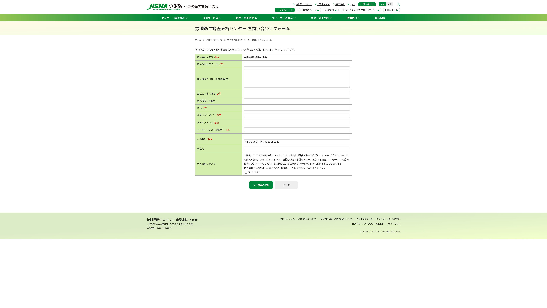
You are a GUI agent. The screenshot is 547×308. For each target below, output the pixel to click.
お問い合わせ (367, 4)
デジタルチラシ (285, 10)
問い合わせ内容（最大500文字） (214, 78)
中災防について (304, 4)
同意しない (253, 172)
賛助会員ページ (308, 10)
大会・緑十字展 (320, 18)
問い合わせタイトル (207, 64)
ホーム (198, 39)
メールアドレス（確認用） (210, 129)
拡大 (390, 4)
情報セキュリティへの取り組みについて (298, 219)
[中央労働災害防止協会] (182, 7)
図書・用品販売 (245, 18)
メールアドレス (205, 122)
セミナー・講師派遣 (173, 18)
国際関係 (380, 18)
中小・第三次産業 (282, 18)
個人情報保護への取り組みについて (336, 219)
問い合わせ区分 (205, 57)
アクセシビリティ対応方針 (388, 219)
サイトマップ (394, 223)
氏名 (199, 108)
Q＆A (352, 4)
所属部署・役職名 (206, 100)
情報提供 (352, 18)
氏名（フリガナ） (206, 115)
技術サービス (210, 18)
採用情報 (340, 4)
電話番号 (201, 139)
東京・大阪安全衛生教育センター (359, 10)
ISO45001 (390, 10)
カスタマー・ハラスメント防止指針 (368, 223)
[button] (398, 4)
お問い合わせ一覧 (214, 39)
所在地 (200, 148)
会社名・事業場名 (206, 93)
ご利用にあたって (364, 219)
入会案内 (329, 10)
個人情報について (206, 163)
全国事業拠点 (323, 4)
